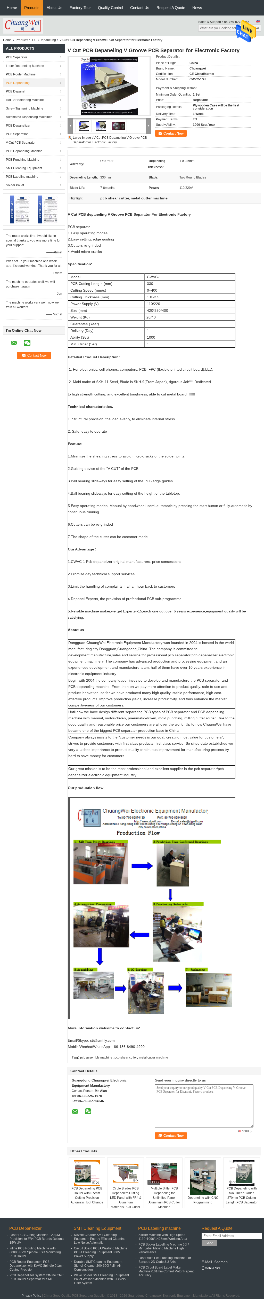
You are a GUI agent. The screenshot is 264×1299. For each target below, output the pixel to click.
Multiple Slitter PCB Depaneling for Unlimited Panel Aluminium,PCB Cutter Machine (164, 1198)
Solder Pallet (15, 185)
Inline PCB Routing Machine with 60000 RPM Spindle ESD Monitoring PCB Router (35, 1252)
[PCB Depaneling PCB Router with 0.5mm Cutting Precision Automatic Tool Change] (87, 1173)
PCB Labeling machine (22, 176)
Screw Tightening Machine (24, 108)
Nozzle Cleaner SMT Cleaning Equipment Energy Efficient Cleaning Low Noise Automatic (100, 1238)
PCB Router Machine (21, 74)
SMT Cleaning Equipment (24, 168)
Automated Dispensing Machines (29, 117)
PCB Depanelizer (18, 125)
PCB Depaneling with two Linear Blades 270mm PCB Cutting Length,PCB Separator (242, 1195)
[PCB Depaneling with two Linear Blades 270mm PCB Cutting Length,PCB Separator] (242, 1173)
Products (31, 7)
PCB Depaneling (44, 40)
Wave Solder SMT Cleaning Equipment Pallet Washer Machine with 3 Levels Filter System (101, 1279)
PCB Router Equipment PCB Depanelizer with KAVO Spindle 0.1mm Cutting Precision (37, 1265)
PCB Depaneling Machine (24, 151)
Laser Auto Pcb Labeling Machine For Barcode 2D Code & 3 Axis (164, 1260)
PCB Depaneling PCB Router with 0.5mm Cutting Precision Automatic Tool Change (87, 1195)
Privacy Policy (31, 1295)
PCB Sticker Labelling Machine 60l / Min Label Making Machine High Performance (163, 1248)
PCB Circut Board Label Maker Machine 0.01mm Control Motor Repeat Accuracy (166, 1271)
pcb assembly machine (96, 1057)
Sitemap (221, 1262)
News (197, 7)
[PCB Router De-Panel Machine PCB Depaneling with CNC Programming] (203, 1177)
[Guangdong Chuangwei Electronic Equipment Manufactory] (23, 25)
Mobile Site (212, 1268)
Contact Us (139, 7)
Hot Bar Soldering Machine (25, 100)
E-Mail (207, 1262)
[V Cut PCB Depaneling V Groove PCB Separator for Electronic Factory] (109, 86)
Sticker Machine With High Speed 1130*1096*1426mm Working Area (162, 1237)
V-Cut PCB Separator (21, 142)
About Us (54, 7)
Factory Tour (80, 7)
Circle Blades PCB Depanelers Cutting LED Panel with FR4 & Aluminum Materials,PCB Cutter (125, 1198)
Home (12, 7)
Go (256, 28)
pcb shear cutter (125, 1057)
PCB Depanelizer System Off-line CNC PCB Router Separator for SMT (37, 1277)
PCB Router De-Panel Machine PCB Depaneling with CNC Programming (202, 1195)
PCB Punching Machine (22, 159)
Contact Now (173, 133)
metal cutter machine (153, 1057)
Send (209, 1243)
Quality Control (110, 7)
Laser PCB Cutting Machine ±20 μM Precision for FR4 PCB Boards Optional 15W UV (37, 1238)
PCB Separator (16, 57)
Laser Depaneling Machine (25, 66)
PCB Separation (17, 134)
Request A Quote (170, 7)
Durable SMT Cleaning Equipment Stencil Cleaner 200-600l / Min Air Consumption (98, 1265)
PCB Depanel (15, 91)
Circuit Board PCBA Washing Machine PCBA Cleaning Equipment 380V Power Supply (100, 1252)
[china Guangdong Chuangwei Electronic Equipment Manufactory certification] (20, 209)
